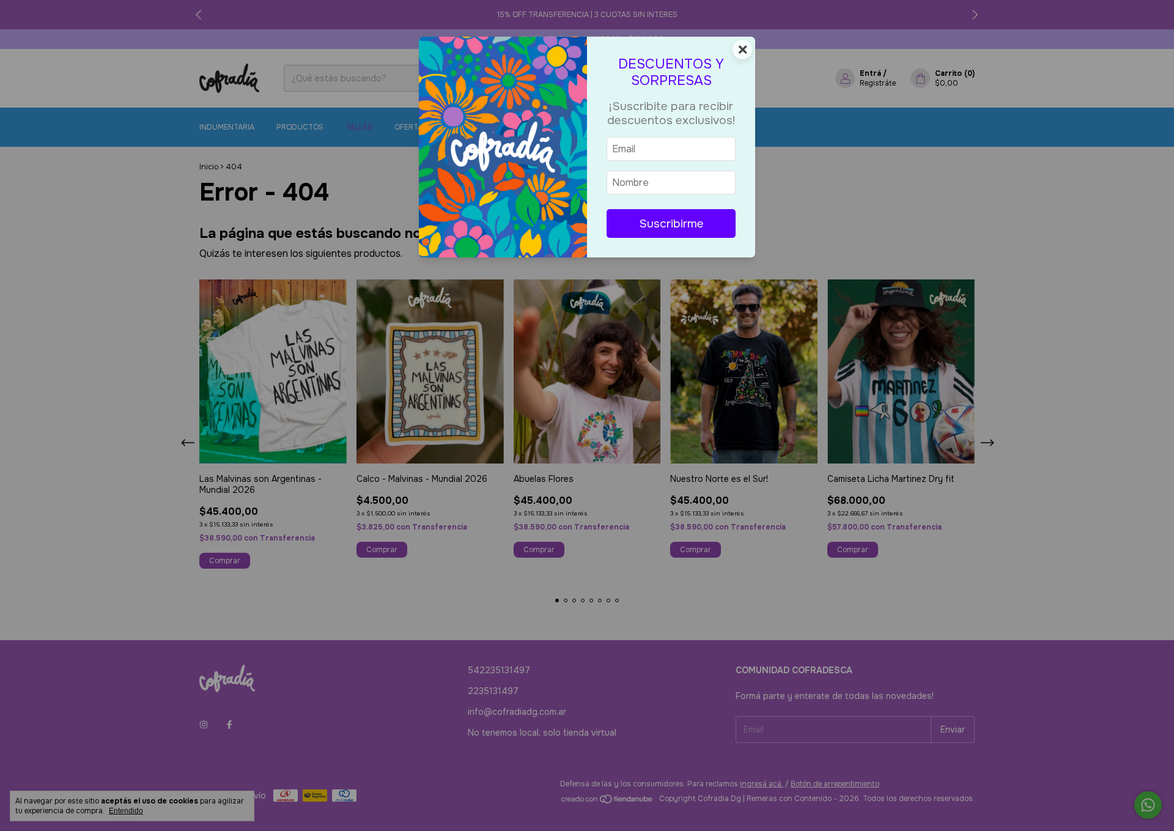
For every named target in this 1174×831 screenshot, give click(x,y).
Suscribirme (671, 223)
